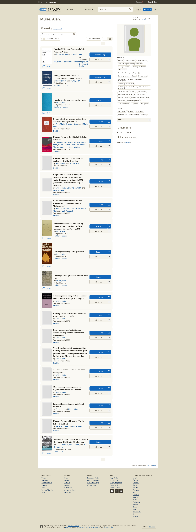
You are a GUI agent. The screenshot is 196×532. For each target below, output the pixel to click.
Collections (68, 487)
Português (136, 502)
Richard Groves (62, 208)
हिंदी (134, 492)
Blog (43, 487)
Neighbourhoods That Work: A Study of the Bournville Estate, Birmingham (71, 440)
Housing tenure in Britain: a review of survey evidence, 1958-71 (69, 315)
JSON (154, 465)
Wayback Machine (85, 527)
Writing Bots (91, 485)
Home (66, 478)
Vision (44, 478)
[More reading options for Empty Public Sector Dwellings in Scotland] (109, 186)
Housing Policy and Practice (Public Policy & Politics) (69, 50)
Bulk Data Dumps (93, 483)
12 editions (82, 64)
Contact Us (114, 480)
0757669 (152, 527)
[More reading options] (109, 100)
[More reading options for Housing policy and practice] (109, 59)
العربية (135, 478)
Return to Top (69, 492)
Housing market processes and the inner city (71, 277)
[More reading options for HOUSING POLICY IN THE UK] (109, 146)
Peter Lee (75, 145)
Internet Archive (73, 526)
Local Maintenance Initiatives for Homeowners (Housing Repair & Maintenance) (67, 203)
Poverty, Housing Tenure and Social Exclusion (68, 405)
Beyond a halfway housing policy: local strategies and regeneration (69, 120)
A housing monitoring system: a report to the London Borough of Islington (70, 297)
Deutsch (136, 483)
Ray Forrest (61, 81)
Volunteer (45, 480)
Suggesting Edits (116, 483)
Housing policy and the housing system (70, 99)
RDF (149, 465)
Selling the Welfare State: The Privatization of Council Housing (68, 77)
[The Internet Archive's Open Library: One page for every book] (50, 9)
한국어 (135, 500)
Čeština (135, 480)
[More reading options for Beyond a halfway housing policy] (109, 126)
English (135, 485)
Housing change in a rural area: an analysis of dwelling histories (68, 159)
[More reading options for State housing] (109, 393)
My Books (71, 9)
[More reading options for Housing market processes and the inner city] (109, 282)
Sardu (135, 507)
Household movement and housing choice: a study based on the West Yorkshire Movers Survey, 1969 (68, 226)
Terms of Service (47, 490)
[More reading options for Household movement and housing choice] (109, 231)
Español (135, 487)
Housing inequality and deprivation (69, 251)
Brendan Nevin (72, 124)
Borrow (98, 100)
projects (68, 527)
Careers (44, 485)
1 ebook (65, 85)
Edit (149, 18)
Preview (48, 67)
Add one (127, 142)
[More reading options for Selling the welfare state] (109, 82)
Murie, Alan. (78, 54)
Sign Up (147, 9)
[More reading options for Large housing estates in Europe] (109, 337)
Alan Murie (60, 124)
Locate (100, 122)
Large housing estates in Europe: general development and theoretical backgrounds (68, 332)
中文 (134, 514)
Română (135, 504)
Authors (67, 483)
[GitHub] (121, 491)
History (144, 19)
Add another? (57, 29)
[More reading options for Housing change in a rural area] (109, 164)
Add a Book (114, 485)
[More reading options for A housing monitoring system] (109, 302)
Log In (138, 9)
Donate (140, 2)
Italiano (135, 497)
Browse (88, 9)
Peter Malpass (62, 54)
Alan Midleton (62, 444)
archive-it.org (108, 527)
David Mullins (61, 142)
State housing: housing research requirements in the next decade (67, 388)
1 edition (56, 195)
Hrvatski (136, 495)
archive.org (96, 527)
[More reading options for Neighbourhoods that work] (109, 447)
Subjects (67, 485)
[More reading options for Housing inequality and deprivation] (109, 257)
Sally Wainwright (74, 188)
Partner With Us (47, 483)
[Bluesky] (112, 491)
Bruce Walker (74, 147)
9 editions (57, 85)
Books (66, 480)
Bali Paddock (67, 211)
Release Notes (115, 487)
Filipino (135, 516)
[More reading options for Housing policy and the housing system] (109, 105)
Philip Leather (64, 145)
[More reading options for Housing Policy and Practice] (109, 427)
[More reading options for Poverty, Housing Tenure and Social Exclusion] (109, 410)
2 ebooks (83, 65)
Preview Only (100, 55)
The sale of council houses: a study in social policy (69, 371)
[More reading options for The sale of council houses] (109, 376)
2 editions (57, 107)
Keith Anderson (59, 190)
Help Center (114, 478)
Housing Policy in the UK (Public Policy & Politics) (70, 138)
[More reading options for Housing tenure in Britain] (109, 320)
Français (136, 490)
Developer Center (93, 478)
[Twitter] (117, 491)
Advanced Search (70, 490)
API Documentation (93, 480)
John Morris (75, 208)
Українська (137, 512)
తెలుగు (135, 509)
